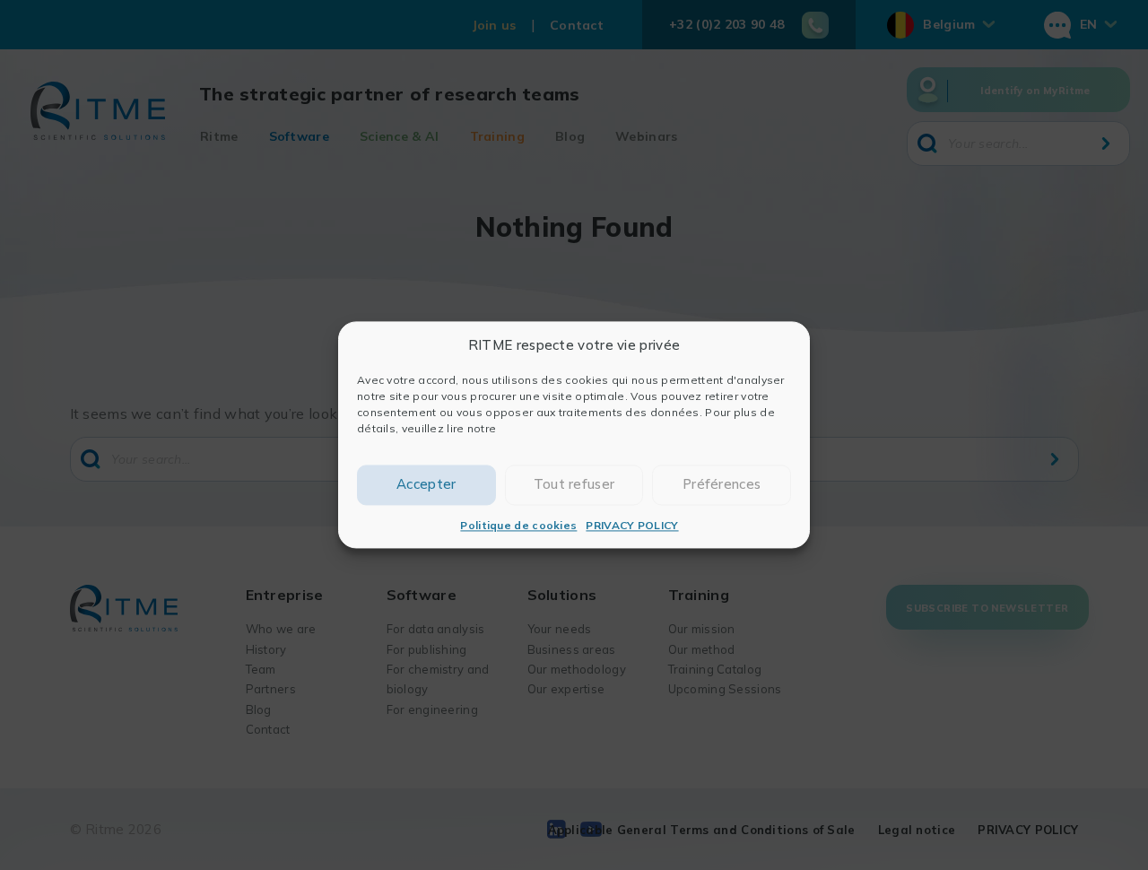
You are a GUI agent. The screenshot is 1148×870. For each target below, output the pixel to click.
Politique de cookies (518, 525)
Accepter (426, 484)
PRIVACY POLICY (632, 525)
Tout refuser (574, 484)
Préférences (722, 484)
